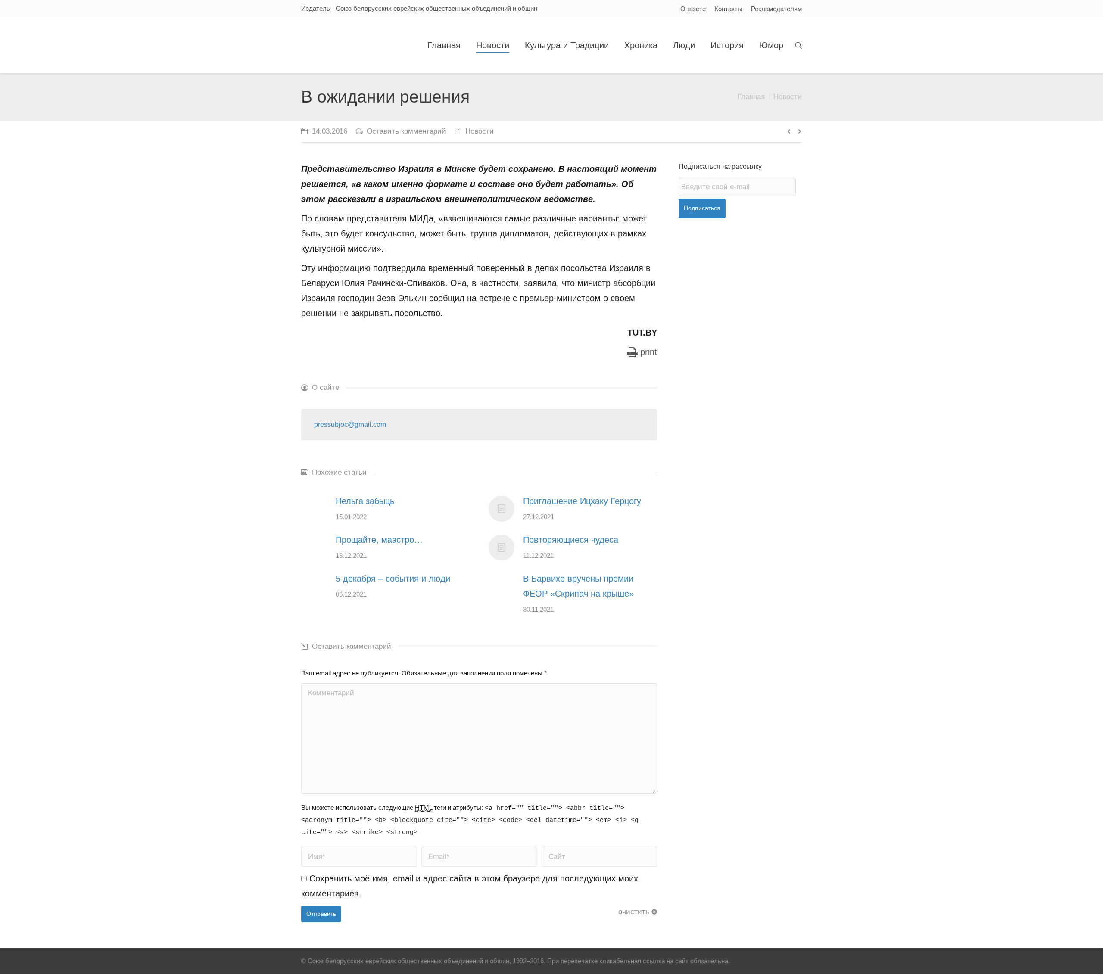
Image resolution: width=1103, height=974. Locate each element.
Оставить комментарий (406, 131)
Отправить (321, 913)
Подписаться (702, 208)
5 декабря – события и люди (393, 578)
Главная (751, 97)
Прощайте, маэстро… (379, 540)
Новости (787, 97)
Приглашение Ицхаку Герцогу (582, 501)
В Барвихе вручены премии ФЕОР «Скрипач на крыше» (578, 586)
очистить (633, 912)
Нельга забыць (365, 501)
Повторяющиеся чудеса (570, 540)
